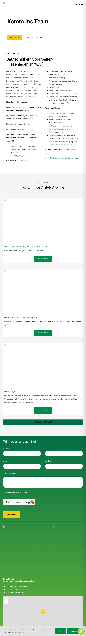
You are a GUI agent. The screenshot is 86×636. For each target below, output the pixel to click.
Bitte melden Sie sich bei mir (16, 493)
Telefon (48, 461)
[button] (43, 612)
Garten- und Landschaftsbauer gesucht (22, 317)
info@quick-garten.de (70, 158)
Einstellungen (23, 632)
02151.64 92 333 (51, 158)
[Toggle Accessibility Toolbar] (81, 631)
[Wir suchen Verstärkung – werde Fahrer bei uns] (43, 200)
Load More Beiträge (43, 422)
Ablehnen (75, 631)
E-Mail (5, 461)
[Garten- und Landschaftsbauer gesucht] (43, 271)
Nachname (49, 448)
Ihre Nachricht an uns (11, 474)
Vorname (6, 448)
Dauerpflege (9, 391)
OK (60, 631)
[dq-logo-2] (15, 3)
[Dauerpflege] (43, 345)
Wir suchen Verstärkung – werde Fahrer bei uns (25, 246)
